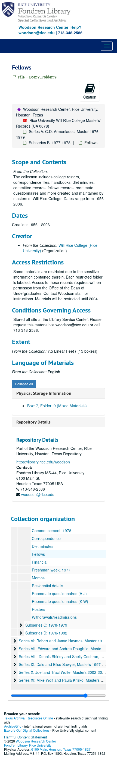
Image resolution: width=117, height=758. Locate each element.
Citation (89, 97)
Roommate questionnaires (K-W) (60, 601)
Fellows (38, 554)
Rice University (40, 745)
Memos (38, 577)
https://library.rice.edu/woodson (43, 462)
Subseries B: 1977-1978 (49, 142)
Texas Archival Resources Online (28, 718)
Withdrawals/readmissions (54, 617)
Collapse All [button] (24, 383)
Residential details (47, 585)
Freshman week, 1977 (51, 570)
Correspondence (46, 538)
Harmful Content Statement (25, 737)
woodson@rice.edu (37, 494)
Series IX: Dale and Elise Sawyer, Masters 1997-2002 (65, 664)
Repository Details (33, 422)
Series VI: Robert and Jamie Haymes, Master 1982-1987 (67, 640)
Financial (39, 562)
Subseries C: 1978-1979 (46, 625)
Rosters (38, 609)
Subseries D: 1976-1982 (46, 633)
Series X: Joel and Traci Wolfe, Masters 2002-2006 (62, 672)
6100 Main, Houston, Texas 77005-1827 (61, 749)
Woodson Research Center (43, 27)
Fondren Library (15, 745)
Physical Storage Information (43, 393)
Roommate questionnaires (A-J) (59, 593)
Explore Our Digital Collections (27, 730)
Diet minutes (42, 546)
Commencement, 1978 (51, 530)
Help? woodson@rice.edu (50, 29)
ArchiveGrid (12, 726)
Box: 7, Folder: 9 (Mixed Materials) (57, 405)
